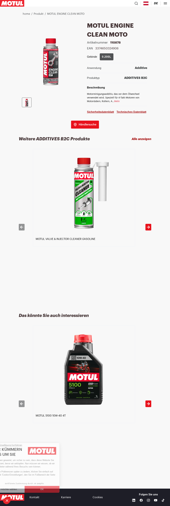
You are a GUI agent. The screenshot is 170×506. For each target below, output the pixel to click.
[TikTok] (163, 500)
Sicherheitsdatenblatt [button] (100, 112)
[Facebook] (141, 500)
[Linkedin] (133, 500)
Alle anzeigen (141, 139)
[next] (148, 227)
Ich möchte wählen (21, 489)
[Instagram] (148, 500)
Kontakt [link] (34, 497)
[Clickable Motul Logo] (12, 3)
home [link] (26, 14)
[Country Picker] (146, 3)
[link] (85, 125)
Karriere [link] (66, 497)
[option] (85, 227)
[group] (106, 56)
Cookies (98, 497)
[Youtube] (155, 500)
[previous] (22, 227)
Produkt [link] (38, 14)
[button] (7, 500)
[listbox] (85, 227)
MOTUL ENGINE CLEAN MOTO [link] (66, 14)
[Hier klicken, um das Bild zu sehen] (27, 102)
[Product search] (136, 3)
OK (55, 489)
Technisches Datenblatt (131, 112)
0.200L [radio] (106, 56)
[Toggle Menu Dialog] (165, 3)
